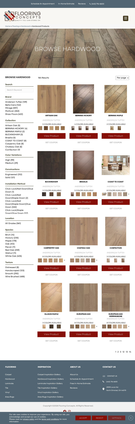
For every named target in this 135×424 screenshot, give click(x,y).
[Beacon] (116, 165)
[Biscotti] (77, 326)
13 (127, 352)
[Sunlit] (61, 260)
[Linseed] (57, 128)
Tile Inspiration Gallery (47, 388)
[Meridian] (59, 326)
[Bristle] (51, 99)
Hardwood (25, 26)
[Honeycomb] (50, 260)
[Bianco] (116, 99)
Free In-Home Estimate (80, 384)
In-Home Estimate (66, 4)
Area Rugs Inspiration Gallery (50, 397)
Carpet (8, 375)
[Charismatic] (51, 297)
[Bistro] (82, 326)
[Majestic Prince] (51, 326)
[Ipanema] (89, 194)
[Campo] (83, 194)
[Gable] (82, 260)
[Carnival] (88, 326)
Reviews (82, 4)
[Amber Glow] (51, 231)
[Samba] (94, 194)
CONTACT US (112, 376)
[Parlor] (93, 260)
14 (130, 352)
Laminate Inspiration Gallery (50, 384)
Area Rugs (9, 397)
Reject (99, 418)
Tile (6, 388)
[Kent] (51, 165)
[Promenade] (125, 194)
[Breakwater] (109, 194)
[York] (59, 194)
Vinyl (7, 393)
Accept (83, 418)
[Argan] (83, 165)
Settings (116, 418)
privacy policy (28, 419)
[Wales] (51, 194)
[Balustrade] (83, 231)
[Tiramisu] (123, 260)
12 (123, 352)
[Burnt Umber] (45, 128)
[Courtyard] (77, 260)
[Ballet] (83, 297)
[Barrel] (78, 194)
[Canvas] (51, 128)
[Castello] (119, 128)
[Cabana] (114, 194)
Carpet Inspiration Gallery (49, 375)
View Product (51, 136)
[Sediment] (56, 260)
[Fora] (80, 128)
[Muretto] (87, 128)
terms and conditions (50, 419)
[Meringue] (115, 260)
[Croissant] (115, 231)
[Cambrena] (83, 99)
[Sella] (94, 128)
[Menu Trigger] (125, 18)
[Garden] (88, 260)
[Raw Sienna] (62, 128)
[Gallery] (45, 260)
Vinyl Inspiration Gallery (48, 393)
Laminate (9, 384)
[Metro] (93, 326)
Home (7, 26)
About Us (74, 375)
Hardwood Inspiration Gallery (51, 379)
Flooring (15, 26)
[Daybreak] (120, 194)
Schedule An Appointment (42, 4)
